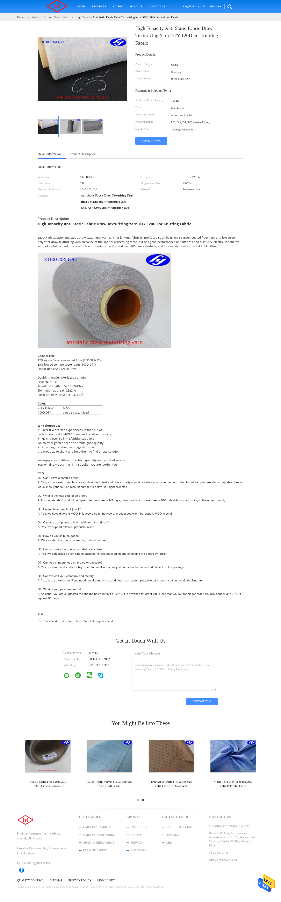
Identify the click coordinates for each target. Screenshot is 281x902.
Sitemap (56, 880)
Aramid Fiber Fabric (99, 842)
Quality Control (30, 880)
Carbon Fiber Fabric (99, 834)
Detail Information (50, 154)
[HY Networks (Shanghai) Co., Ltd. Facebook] (23, 870)
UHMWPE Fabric (95, 850)
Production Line (179, 827)
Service (137, 842)
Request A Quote (194, 6)
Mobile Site (106, 880)
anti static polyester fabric (99, 621)
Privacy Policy (80, 880)
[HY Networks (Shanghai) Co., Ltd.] (68, 676)
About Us (135, 6)
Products (99, 6)
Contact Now (151, 140)
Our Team (138, 850)
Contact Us (157, 6)
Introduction (141, 827)
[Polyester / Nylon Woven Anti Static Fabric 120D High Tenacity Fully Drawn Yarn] (48, 756)
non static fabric (48, 621)
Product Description (83, 154)
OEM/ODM (173, 834)
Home (81, 6)
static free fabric (71, 621)
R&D (169, 842)
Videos (117, 6)
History (137, 834)
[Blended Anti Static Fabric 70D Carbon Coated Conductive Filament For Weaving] (109, 756)
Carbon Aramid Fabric (99, 827)
